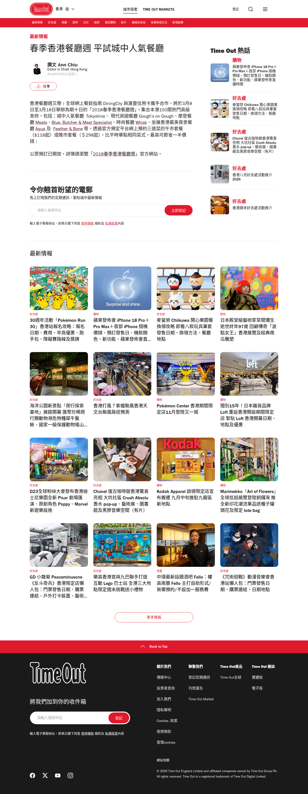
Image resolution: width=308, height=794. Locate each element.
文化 (86, 23)
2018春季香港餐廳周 (114, 155)
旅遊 (96, 23)
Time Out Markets (158, 10)
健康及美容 (138, 23)
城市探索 (130, 10)
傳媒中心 (164, 678)
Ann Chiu (68, 64)
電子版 (257, 689)
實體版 (257, 678)
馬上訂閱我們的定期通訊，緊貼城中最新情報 (66, 198)
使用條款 (87, 224)
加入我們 (164, 699)
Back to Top (158, 647)
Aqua (40, 129)
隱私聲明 (164, 710)
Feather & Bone (68, 129)
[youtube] (57, 775)
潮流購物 (110, 23)
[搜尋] (250, 9)
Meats (41, 123)
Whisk (141, 123)
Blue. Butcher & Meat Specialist (82, 123)
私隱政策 (111, 224)
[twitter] (45, 775)
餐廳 (64, 23)
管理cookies (166, 743)
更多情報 (154, 618)
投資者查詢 (166, 689)
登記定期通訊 (199, 678)
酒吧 (75, 23)
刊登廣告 (195, 689)
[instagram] (70, 775)
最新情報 (37, 23)
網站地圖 (163, 760)
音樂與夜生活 (159, 23)
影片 (123, 23)
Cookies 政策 (167, 721)
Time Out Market (201, 699)
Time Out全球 (230, 678)
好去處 (52, 23)
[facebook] (32, 775)
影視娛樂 (177, 23)
